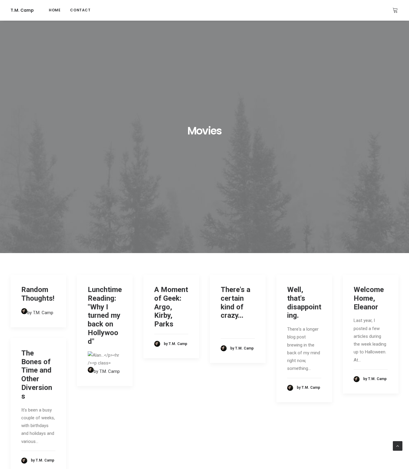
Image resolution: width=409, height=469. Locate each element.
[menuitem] (55, 10)
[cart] (396, 10)
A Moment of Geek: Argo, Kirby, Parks (171, 306)
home (54, 10)
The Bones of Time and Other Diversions (36, 374)
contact (80, 10)
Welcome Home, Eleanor (369, 298)
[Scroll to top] (397, 445)
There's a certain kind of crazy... (235, 302)
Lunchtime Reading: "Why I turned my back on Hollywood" (105, 315)
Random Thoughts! (37, 293)
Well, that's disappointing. (304, 302)
